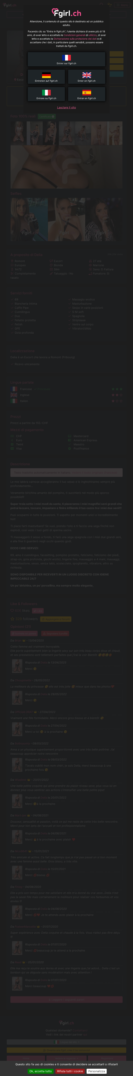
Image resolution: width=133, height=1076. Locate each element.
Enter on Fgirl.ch (87, 80)
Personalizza (96, 1071)
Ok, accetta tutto (40, 1071)
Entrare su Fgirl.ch (46, 98)
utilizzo (93, 35)
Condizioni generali (74, 35)
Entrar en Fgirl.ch (86, 98)
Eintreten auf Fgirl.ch (46, 80)
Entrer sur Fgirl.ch (66, 63)
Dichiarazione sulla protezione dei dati (75, 38)
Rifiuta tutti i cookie (70, 1071)
